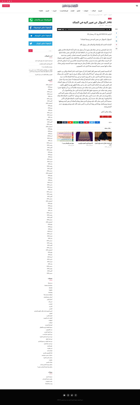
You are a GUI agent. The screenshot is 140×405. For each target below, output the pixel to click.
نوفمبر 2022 (49, 166)
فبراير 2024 (49, 138)
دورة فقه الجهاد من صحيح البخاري (45, 341)
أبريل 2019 (49, 257)
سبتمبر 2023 (49, 149)
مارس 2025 (49, 112)
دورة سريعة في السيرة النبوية (46, 336)
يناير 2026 (50, 96)
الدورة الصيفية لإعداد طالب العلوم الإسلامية (43, 311)
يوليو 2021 (50, 203)
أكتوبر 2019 (49, 245)
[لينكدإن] (116, 40)
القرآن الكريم (49, 315)
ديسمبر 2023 (49, 142)
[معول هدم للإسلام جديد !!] (65, 136)
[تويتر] (116, 37)
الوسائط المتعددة (64, 10)
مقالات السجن (49, 362)
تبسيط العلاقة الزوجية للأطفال (46, 327)
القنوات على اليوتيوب (47, 318)
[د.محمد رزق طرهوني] (70, 6)
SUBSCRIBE (6, 5)
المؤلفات (86, 10)
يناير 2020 (50, 238)
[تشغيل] (109, 29)
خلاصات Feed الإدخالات (47, 379)
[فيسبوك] (116, 33)
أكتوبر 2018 (49, 271)
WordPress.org (48, 383)
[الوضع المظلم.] (5, 1)
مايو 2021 (50, 208)
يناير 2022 (50, 189)
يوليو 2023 (50, 152)
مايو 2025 (50, 110)
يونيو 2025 (50, 108)
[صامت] (63, 29)
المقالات (94, 10)
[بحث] (2, 1)
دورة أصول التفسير (48, 332)
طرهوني (105, 116)
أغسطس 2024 (49, 126)
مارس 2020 (49, 233)
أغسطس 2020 (49, 222)
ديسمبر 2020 (49, 212)
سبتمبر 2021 (49, 198)
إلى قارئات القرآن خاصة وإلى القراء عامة (103, 144)
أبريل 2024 (49, 135)
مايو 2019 (50, 254)
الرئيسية (100, 10)
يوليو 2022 (50, 175)
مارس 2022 (49, 184)
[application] (84, 29)
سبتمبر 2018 (49, 273)
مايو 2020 (50, 229)
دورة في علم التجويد (48, 343)
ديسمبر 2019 (49, 240)
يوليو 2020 (50, 224)
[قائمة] (137, 5)
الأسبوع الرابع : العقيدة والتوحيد (85, 143)
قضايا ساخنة (49, 350)
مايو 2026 (50, 89)
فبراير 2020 (49, 236)
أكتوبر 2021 (49, 196)
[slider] (60, 29)
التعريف (47, 10)
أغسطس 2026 (49, 84)
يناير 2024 (50, 140)
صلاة (110, 116)
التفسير (50, 308)
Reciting (50, 292)
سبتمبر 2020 (49, 219)
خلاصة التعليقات (49, 381)
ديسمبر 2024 (49, 119)
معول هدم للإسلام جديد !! (68, 143)
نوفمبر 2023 (49, 145)
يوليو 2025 (50, 105)
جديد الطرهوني (49, 329)
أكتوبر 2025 (49, 101)
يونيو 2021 (50, 205)
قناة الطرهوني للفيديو (47, 353)
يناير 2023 (50, 163)
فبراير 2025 (49, 115)
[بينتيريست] (116, 44)
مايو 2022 (50, 180)
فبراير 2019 (49, 261)
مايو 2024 (50, 133)
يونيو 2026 (50, 87)
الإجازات (72, 10)
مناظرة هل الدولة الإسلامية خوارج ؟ (44, 367)
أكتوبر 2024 (49, 122)
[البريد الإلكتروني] (116, 48)
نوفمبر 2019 (49, 243)
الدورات (54, 10)
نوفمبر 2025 (49, 98)
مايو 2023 (50, 156)
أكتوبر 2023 (49, 147)
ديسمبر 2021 (49, 191)
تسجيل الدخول (49, 376)
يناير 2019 (50, 264)
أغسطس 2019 (49, 250)
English (41, 10)
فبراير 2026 (49, 94)
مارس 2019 (49, 259)
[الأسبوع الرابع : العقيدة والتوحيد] (84, 136)
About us (50, 283)
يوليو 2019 (50, 252)
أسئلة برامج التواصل (48, 297)
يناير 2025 (50, 117)
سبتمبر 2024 (49, 124)
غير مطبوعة (49, 348)
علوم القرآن (49, 346)
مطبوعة (50, 360)
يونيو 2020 (50, 226)
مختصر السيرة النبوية (47, 357)
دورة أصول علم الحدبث (47, 334)
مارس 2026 (49, 91)
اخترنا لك (50, 301)
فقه (101, 116)
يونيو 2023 (50, 154)
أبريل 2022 (49, 182)
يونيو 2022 (50, 177)
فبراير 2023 (49, 161)
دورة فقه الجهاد (49, 339)
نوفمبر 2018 (49, 268)
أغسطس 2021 (49, 201)
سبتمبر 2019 (49, 247)
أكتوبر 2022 (49, 168)
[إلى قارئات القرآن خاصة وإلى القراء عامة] (103, 136)
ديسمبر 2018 (49, 266)
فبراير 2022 (49, 187)
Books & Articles (48, 285)
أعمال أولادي (49, 299)
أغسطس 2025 (49, 103)
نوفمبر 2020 (49, 215)
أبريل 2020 (49, 231)
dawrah (50, 287)
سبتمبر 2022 (49, 170)
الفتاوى (78, 10)
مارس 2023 (49, 159)
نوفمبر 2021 (49, 194)
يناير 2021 (50, 210)
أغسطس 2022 (49, 173)
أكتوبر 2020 (49, 217)
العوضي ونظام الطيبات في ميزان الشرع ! (43, 74)
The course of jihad (48, 294)
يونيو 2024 (50, 131)
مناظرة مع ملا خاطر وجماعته (46, 364)
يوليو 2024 (50, 128)
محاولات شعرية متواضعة (47, 355)
